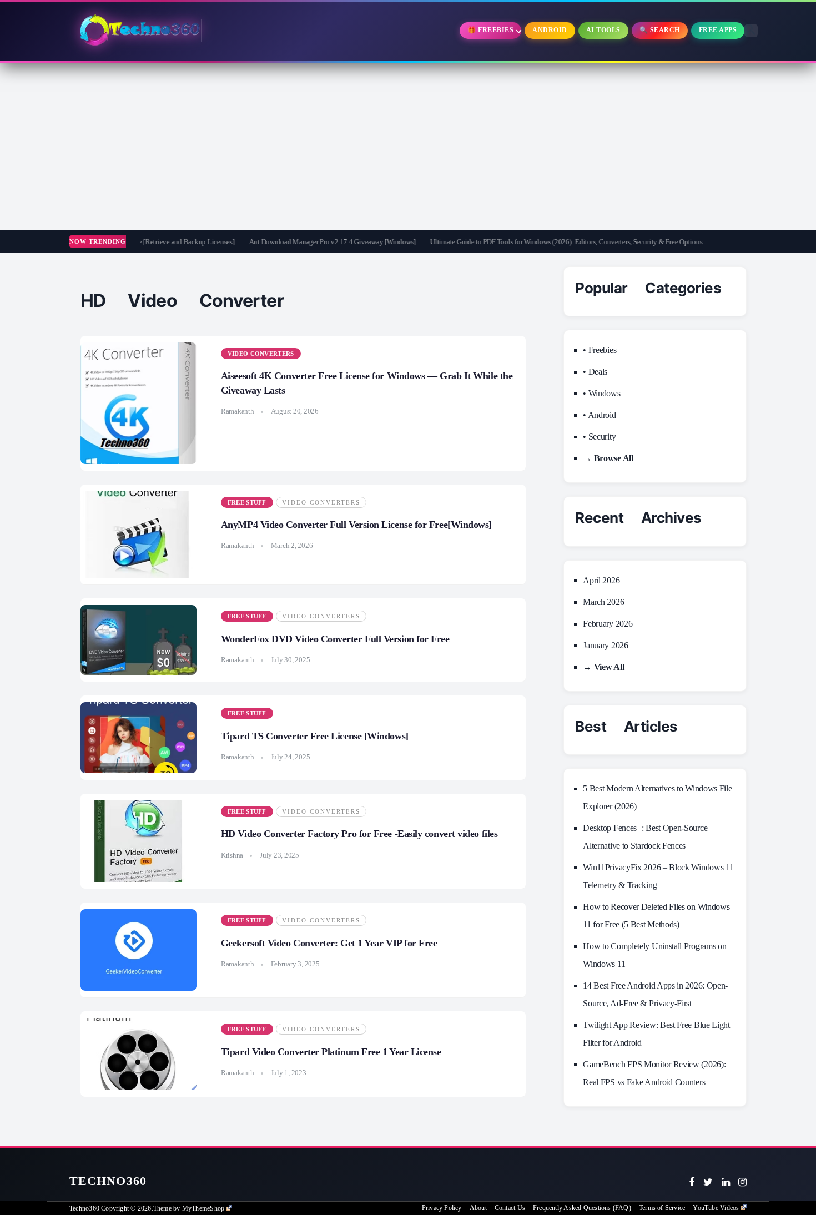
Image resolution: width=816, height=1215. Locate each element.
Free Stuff (247, 502)
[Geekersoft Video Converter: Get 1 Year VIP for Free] (138, 950)
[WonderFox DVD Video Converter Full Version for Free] (138, 640)
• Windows (601, 393)
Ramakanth (237, 411)
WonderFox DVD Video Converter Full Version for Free (335, 638)
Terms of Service (662, 1208)
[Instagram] (742, 1182)
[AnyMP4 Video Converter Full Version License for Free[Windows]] (138, 534)
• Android (599, 415)
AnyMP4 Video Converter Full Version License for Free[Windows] (356, 524)
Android (549, 30)
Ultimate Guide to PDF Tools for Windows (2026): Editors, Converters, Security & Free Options (533, 242)
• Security (599, 436)
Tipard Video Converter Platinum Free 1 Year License (331, 1051)
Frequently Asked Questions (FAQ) (582, 1208)
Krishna (232, 855)
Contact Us (510, 1208)
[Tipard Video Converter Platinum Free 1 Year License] (138, 1054)
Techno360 (108, 1181)
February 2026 (607, 623)
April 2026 (601, 580)
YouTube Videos (716, 1208)
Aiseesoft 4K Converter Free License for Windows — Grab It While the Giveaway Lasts (366, 382)
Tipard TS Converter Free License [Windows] (315, 736)
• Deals (595, 371)
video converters (261, 353)
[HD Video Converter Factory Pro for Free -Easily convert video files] (138, 841)
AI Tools (603, 30)
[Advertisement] (408, 146)
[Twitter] (708, 1182)
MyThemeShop (203, 1208)
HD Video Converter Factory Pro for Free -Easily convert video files (359, 833)
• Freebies (599, 350)
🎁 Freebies (490, 30)
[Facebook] (691, 1182)
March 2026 (603, 602)
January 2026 (605, 645)
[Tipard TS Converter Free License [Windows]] (138, 737)
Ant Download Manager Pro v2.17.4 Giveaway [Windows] (299, 242)
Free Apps (718, 30)
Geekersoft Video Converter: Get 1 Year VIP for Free (329, 943)
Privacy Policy (442, 1208)
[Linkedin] (726, 1182)
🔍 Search (659, 30)
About (478, 1208)
